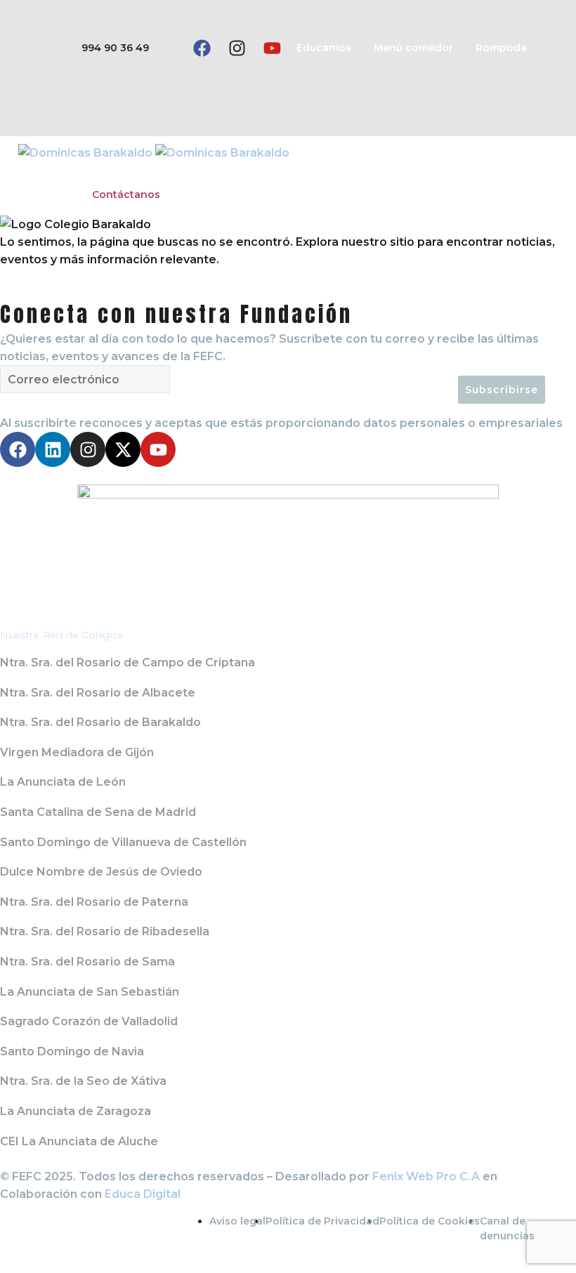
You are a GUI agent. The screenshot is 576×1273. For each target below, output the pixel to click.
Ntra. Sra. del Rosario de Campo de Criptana (127, 662)
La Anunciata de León (63, 782)
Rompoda (501, 47)
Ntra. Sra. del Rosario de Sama (87, 961)
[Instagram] (236, 48)
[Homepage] (153, 152)
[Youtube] (271, 48)
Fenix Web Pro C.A (426, 1176)
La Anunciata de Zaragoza (75, 1111)
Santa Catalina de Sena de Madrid (98, 812)
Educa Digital (143, 1194)
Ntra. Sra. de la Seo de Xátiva (83, 1081)
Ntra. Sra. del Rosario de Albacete (97, 692)
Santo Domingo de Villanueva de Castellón (123, 842)
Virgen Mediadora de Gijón (77, 752)
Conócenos (48, 171)
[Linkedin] (52, 449)
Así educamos (137, 171)
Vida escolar (229, 171)
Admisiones (314, 171)
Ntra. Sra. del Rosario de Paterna (94, 902)
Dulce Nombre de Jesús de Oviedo (101, 871)
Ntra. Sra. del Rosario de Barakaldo (100, 722)
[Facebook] (201, 48)
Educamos (323, 47)
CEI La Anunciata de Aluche (79, 1141)
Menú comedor (413, 47)
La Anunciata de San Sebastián (89, 991)
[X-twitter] (122, 449)
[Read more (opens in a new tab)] (94, 48)
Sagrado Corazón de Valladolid (89, 1021)
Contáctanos (126, 194)
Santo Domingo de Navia (72, 1051)
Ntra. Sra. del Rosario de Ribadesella (104, 931)
